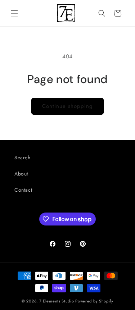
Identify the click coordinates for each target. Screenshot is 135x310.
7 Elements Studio (56, 301)
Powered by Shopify (94, 301)
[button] (14, 13)
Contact (23, 189)
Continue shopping (67, 106)
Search (22, 157)
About (21, 173)
